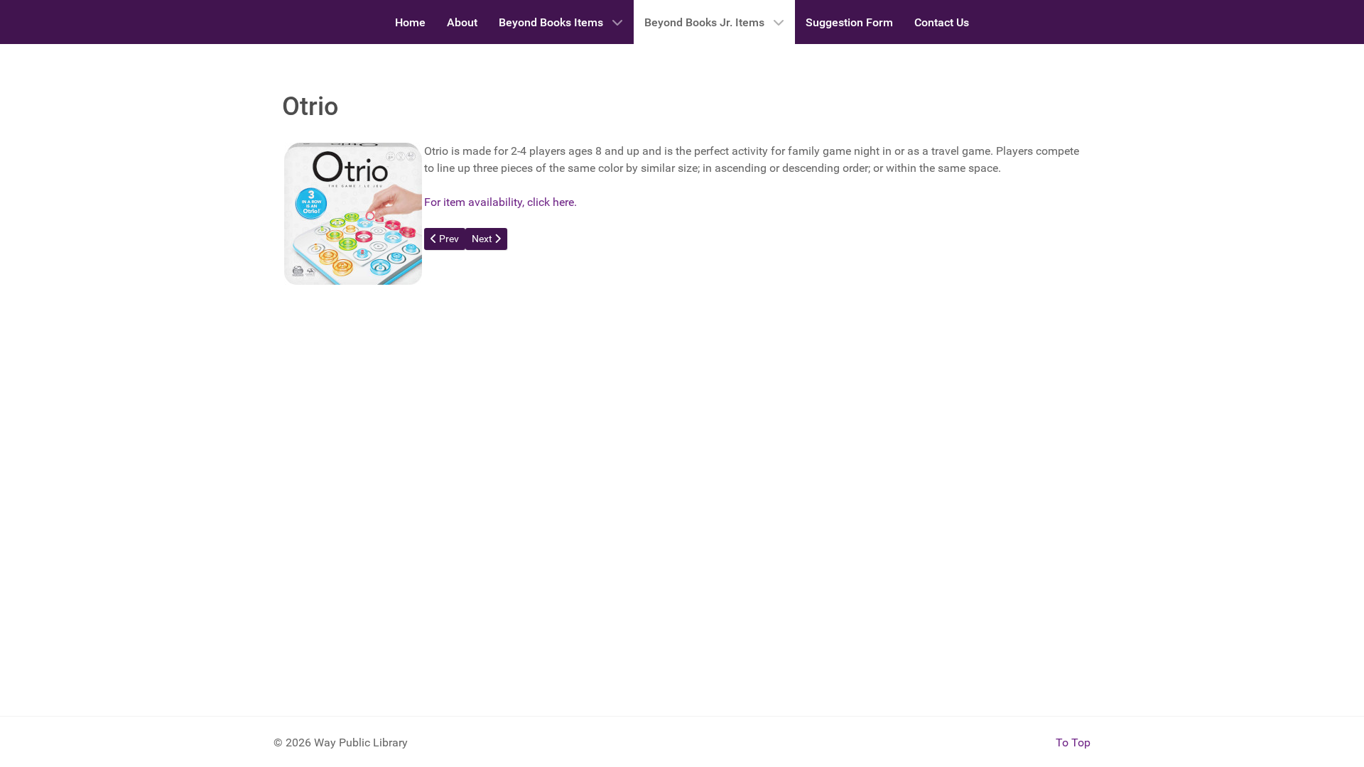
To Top (1073, 742)
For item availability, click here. (500, 202)
